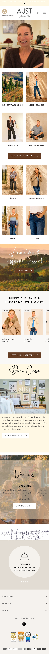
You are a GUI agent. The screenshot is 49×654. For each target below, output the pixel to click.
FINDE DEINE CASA (14, 436)
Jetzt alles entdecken (23, 156)
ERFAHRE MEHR (23, 506)
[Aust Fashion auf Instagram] (24, 624)
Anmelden (23, 271)
